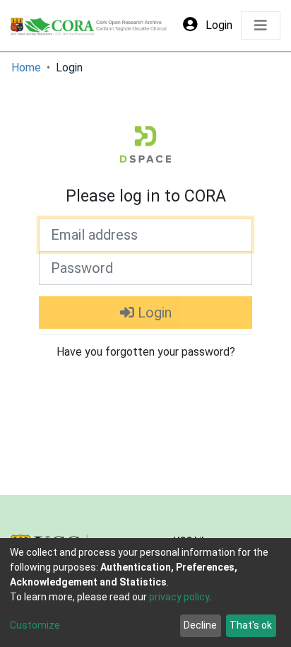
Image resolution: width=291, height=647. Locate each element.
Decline (200, 625)
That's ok (251, 625)
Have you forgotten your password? (146, 352)
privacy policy (179, 596)
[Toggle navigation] (260, 25)
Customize (35, 625)
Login (153, 312)
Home (26, 67)
